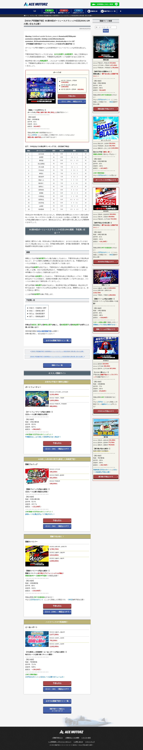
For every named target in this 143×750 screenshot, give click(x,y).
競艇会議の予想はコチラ (106, 109)
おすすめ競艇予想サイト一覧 (57, 340)
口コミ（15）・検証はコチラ (57, 612)
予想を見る (71, 96)
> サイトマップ (90, 742)
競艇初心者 (94, 11)
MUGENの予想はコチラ (106, 261)
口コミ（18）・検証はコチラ (72, 101)
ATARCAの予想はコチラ (106, 411)
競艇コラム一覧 (57, 365)
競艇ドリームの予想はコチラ (105, 329)
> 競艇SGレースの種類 (72, 737)
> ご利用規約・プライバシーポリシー (59, 742)
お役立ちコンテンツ (78, 12)
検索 (106, 31)
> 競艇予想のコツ (57, 737)
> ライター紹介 (86, 737)
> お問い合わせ (78, 742)
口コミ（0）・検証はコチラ (57, 449)
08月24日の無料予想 (49, 12)
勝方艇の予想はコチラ (106, 476)
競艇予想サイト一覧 (109, 11)
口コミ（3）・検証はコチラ (57, 689)
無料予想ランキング (64, 12)
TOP (34, 11)
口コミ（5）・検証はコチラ (57, 526)
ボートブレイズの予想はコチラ (106, 180)
